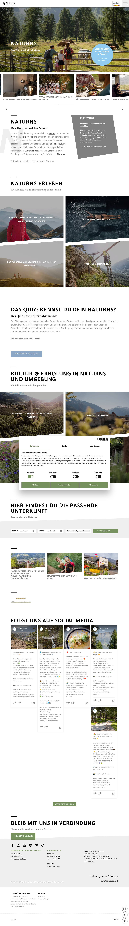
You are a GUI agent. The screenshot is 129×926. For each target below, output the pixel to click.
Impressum (44, 882)
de (111, 919)
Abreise (42, 531)
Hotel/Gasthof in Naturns (19, 896)
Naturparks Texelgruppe (22, 137)
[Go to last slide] (6, 109)
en (117, 919)
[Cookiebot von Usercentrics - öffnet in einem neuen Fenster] (99, 439)
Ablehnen (35, 485)
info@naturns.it (109, 881)
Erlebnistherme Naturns (54, 154)
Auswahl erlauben (64, 485)
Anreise (15, 531)
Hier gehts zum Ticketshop (95, 147)
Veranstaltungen (43, 899)
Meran (52, 133)
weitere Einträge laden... (64, 804)
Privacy (36, 882)
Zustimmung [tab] (34, 446)
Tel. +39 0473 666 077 (104, 876)
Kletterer (39, 151)
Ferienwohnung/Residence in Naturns (23, 899)
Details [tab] (64, 446)
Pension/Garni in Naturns (19, 901)
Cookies (50, 882)
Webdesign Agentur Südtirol (13, 920)
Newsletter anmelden (24, 836)
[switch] (53, 476)
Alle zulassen (93, 485)
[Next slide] (122, 109)
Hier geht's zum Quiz (26, 354)
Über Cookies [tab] (95, 446)
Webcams (41, 896)
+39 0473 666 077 (20, 859)
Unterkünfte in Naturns (21, 893)
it (114, 919)
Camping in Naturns (17, 906)
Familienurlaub (55, 144)
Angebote (42, 893)
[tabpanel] (20, 87)
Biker (50, 151)
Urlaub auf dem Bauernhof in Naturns (23, 904)
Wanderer (29, 151)
